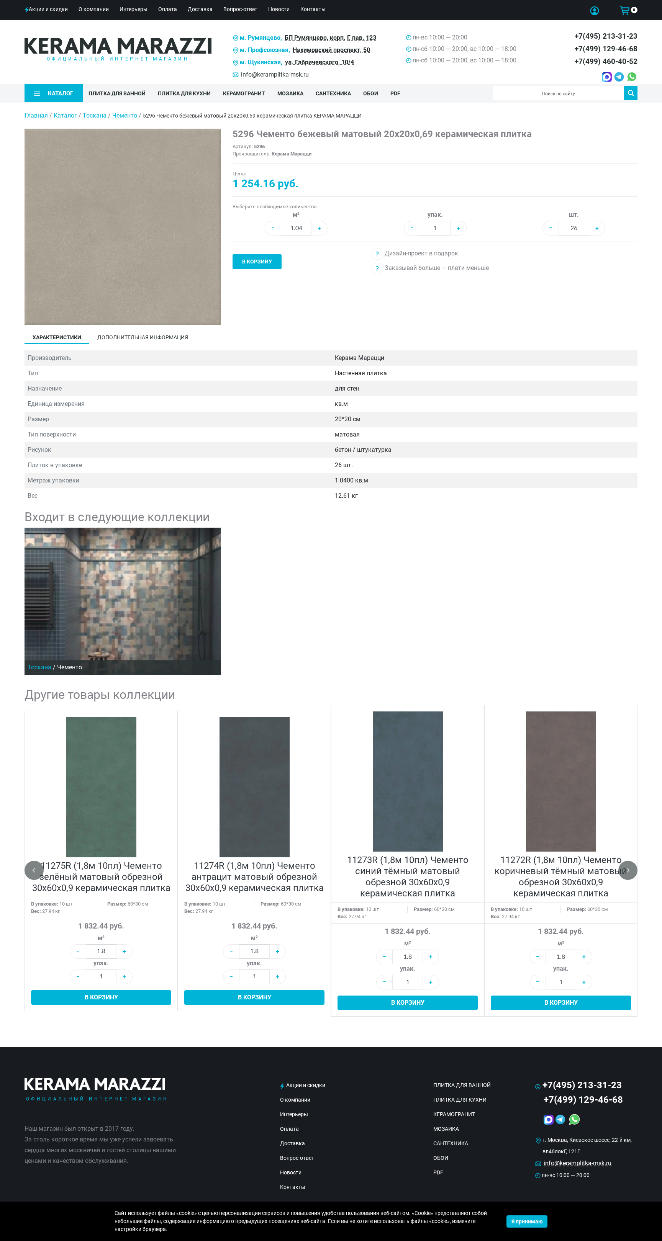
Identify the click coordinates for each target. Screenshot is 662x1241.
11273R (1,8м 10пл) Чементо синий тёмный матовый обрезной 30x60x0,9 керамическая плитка (408, 877)
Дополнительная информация (142, 337)
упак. (435, 214)
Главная (36, 115)
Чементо (125, 115)
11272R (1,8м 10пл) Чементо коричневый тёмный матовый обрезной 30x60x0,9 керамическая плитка (561, 877)
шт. (574, 214)
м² (296, 214)
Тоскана (95, 115)
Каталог (65, 115)
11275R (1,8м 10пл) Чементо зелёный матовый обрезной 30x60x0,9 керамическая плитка (101, 876)
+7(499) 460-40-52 (606, 61)
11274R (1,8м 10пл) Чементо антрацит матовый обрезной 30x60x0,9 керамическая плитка (254, 876)
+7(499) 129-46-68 (606, 48)
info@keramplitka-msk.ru (275, 74)
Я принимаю (526, 1221)
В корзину (257, 261)
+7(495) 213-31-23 (606, 36)
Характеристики (57, 337)
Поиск (630, 93)
